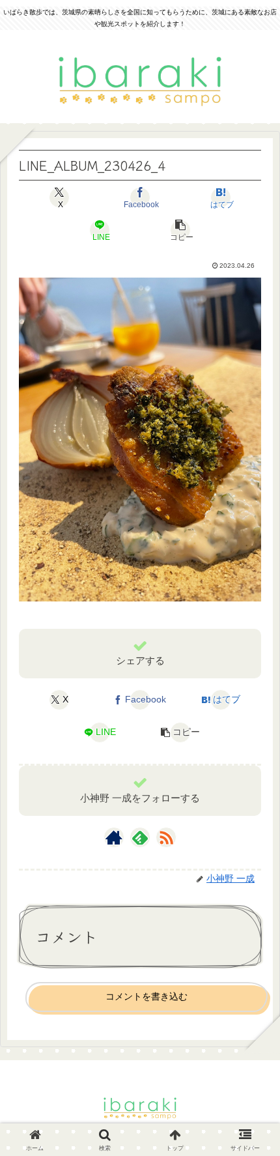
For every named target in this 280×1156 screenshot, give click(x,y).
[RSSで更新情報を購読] (166, 837)
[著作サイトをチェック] (114, 837)
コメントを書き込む (146, 996)
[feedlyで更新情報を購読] (140, 837)
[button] (180, 230)
